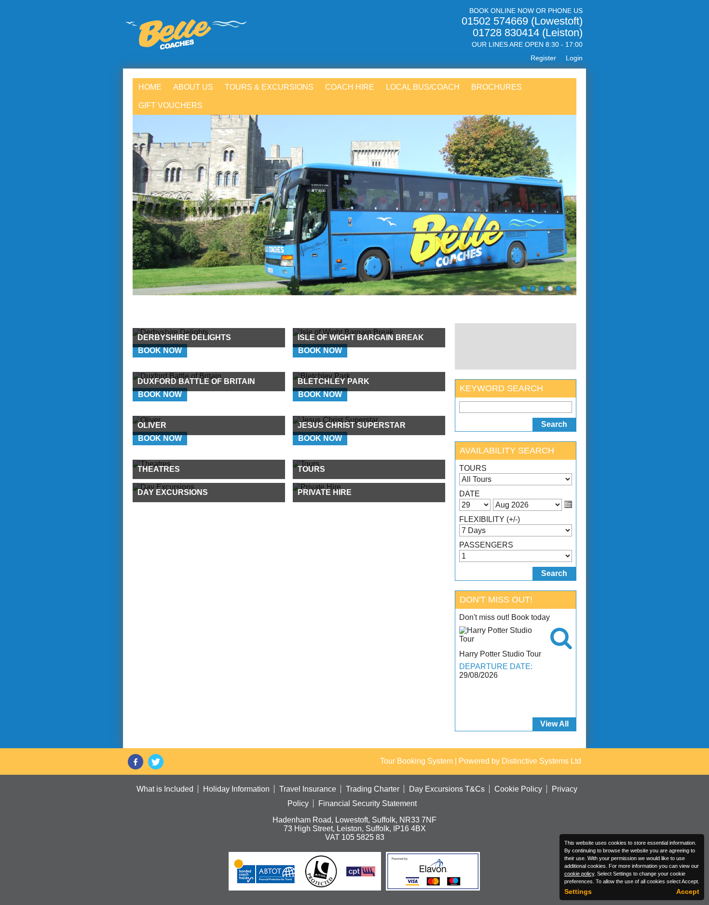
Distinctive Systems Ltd (541, 761)
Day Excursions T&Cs (447, 789)
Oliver (151, 425)
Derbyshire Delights (184, 337)
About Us (193, 87)
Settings (578, 891)
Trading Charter (372, 789)
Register (543, 58)
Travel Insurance (307, 789)
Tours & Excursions (269, 87)
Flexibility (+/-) (489, 519)
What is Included (164, 789)
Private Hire (325, 492)
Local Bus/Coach (423, 87)
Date (469, 494)
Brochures (496, 87)
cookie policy (579, 874)
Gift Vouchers (170, 105)
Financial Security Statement (367, 803)
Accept (687, 891)
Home (150, 87)
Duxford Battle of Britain (196, 381)
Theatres (158, 469)
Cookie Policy (518, 789)
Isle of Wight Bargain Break (361, 337)
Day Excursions (172, 492)
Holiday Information (236, 789)
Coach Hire (349, 87)
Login (574, 58)
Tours (311, 469)
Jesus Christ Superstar (352, 425)
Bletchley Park (333, 381)
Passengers (486, 545)
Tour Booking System (416, 761)
